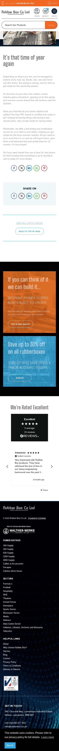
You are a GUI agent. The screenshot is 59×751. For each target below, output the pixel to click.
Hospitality (8, 591)
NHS (5, 594)
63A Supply (8, 553)
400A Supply (9, 560)
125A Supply (9, 556)
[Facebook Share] (14, 168)
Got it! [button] (10, 745)
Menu (54, 16)
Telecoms (7, 631)
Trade (37, 16)
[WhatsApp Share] (37, 168)
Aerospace (8, 605)
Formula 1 (7, 584)
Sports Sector (9, 609)
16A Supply (8, 545)
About (5, 644)
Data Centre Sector (12, 624)
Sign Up (19, 378)
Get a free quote (20, 324)
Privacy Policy (9, 662)
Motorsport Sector (11, 613)
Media (6, 616)
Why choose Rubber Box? (15, 647)
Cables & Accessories (13, 563)
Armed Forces (9, 602)
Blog (5, 655)
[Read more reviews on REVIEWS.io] (29, 435)
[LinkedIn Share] (29, 168)
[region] (29, 467)
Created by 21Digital (37, 518)
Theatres (7, 598)
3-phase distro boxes (12, 571)
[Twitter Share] (22, 168)
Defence (7, 620)
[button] (7, 466)
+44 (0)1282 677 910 (15, 723)
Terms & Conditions (12, 665)
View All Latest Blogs (29, 223)
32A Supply (8, 549)
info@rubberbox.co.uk (16, 726)
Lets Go (51, 25)
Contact (6, 658)
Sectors (6, 651)
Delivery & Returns (11, 669)
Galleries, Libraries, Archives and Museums (23, 627)
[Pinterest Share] (44, 168)
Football (6, 587)
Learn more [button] (47, 737)
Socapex (7, 567)
